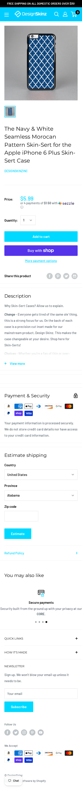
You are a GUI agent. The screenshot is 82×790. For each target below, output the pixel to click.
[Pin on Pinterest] (58, 276)
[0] (74, 14)
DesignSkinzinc (16, 171)
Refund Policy (14, 553)
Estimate (18, 533)
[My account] (65, 14)
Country (10, 465)
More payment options (41, 261)
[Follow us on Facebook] (7, 732)
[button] (49, 205)
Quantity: (11, 220)
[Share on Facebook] (50, 276)
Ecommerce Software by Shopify (25, 781)
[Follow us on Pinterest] (32, 732)
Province (10, 486)
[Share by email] (75, 276)
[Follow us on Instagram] (24, 732)
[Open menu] (6, 14)
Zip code (10, 506)
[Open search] (56, 14)
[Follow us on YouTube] (41, 732)
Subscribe (19, 707)
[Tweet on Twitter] (66, 276)
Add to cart (41, 236)
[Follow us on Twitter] (16, 732)
